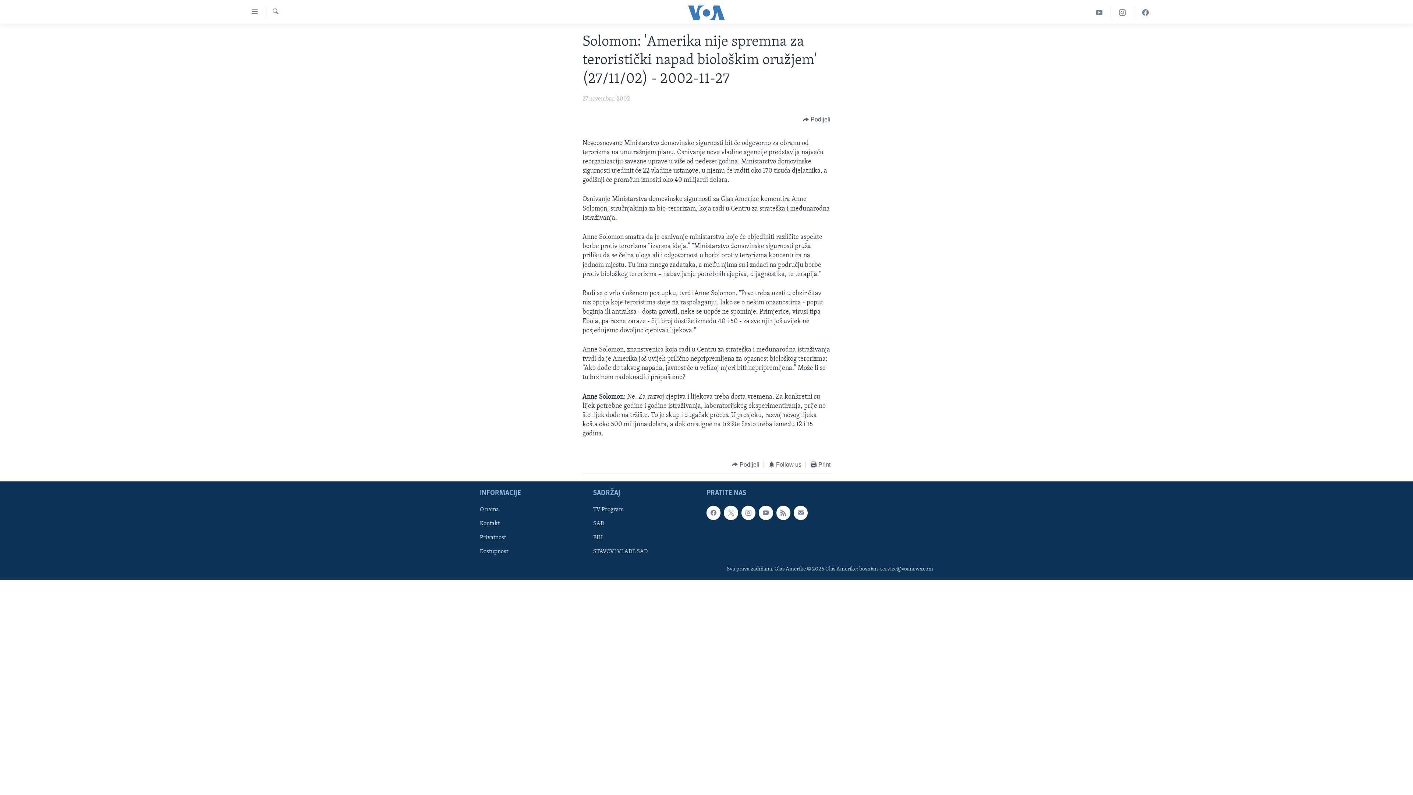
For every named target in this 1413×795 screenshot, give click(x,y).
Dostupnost (494, 552)
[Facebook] (1145, 12)
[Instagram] (1122, 12)
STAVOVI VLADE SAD (620, 552)
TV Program (608, 510)
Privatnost (493, 538)
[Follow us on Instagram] (748, 513)
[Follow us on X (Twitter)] (731, 513)
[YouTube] (1099, 12)
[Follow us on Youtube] (766, 513)
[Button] (817, 120)
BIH (598, 538)
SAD (598, 524)
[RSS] (783, 513)
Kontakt (490, 524)
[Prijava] (801, 513)
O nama (489, 510)
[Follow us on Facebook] (713, 513)
